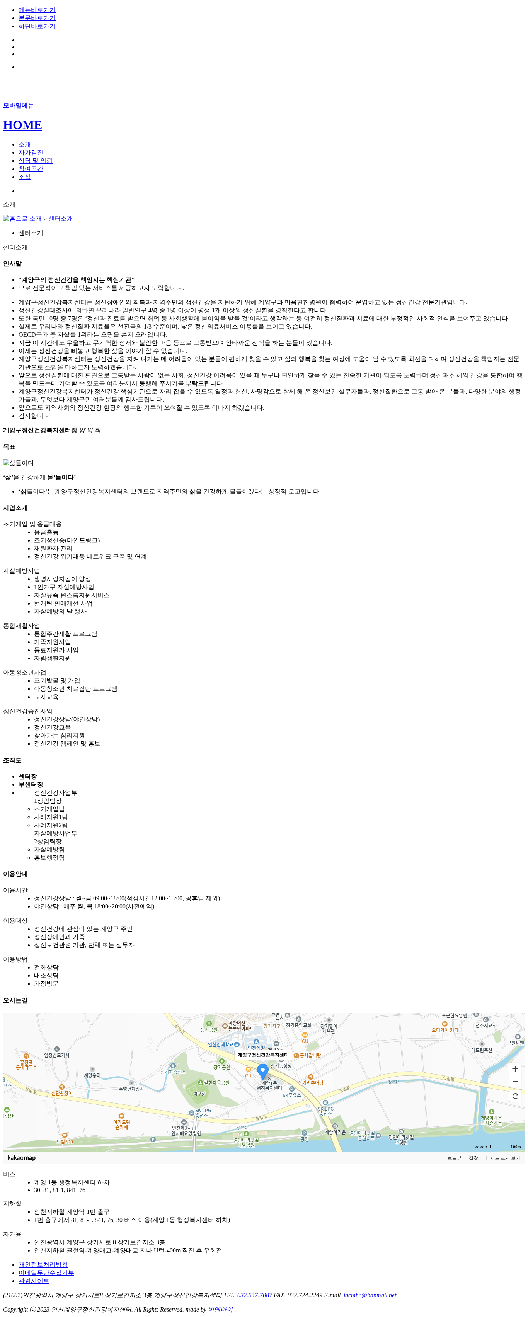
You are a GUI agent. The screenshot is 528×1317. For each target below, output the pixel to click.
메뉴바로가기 (37, 10)
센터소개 (60, 218)
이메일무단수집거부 (46, 1272)
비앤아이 (220, 1309)
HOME (22, 125)
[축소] (515, 1081)
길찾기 (476, 1158)
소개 (35, 218)
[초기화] (515, 1095)
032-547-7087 (254, 1295)
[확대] (515, 1068)
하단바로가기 (37, 26)
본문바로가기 (37, 18)
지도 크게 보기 (505, 1158)
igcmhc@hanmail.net (370, 1295)
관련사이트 (34, 1281)
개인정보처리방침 (43, 1264)
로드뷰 (455, 1158)
